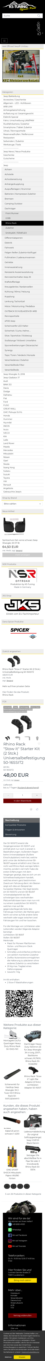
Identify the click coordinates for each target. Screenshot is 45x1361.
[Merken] (39, 744)
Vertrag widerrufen (22, 1315)
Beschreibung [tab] (12, 820)
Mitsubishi (8, 454)
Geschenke (8, 155)
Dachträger (10, 208)
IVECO (6, 433)
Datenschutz (16, 1300)
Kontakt (14, 1295)
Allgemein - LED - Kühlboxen (17, 103)
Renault (7, 485)
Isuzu (6, 429)
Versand (19, 551)
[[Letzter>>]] (27, 1186)
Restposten (9, 138)
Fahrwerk (9, 248)
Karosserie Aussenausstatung (19, 272)
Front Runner (12, 213)
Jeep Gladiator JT (11, 378)
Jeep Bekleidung (11, 96)
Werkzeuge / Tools (12, 145)
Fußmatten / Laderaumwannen (20, 257)
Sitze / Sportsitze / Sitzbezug (18, 336)
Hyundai (7, 422)
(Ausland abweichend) (28, 788)
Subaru (6, 471)
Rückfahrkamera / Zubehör (16, 124)
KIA (5, 436)
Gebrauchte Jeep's (12, 492)
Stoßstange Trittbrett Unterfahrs (20, 340)
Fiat (5, 398)
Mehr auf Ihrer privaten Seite (16, 686)
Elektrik (8, 243)
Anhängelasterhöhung (14, 110)
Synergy (9, 350)
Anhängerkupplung (14, 184)
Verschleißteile (12, 370)
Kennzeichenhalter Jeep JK (18, 277)
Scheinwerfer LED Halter (16, 326)
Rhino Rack (11, 223)
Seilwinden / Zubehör (13, 141)
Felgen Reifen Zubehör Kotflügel (20, 252)
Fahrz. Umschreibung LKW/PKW (18, 120)
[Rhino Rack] (22, 724)
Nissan (6, 457)
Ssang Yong (9, 467)
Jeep (5, 165)
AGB (12, 1305)
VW (5, 481)
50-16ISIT (19, 935)
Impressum (15, 1293)
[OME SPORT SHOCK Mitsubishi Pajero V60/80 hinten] (12, 1156)
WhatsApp (16, 1230)
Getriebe (9, 262)
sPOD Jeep (10, 321)
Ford (5, 402)
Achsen (8, 169)
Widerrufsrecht (17, 1303)
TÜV (12, 1308)
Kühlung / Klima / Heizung (17, 292)
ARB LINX (8, 107)
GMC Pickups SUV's (12, 412)
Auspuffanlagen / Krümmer (18, 189)
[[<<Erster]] (7, 1186)
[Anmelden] (38, 23)
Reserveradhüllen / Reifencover (18, 134)
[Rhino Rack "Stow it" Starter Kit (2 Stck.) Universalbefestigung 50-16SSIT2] (14, 661)
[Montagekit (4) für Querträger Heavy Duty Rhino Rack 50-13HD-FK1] (12, 1034)
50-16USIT (30, 892)
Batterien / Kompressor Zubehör (20, 194)
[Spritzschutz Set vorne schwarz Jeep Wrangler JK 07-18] (14, 527)
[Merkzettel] (38, 30)
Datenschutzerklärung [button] (30, 1352)
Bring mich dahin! (22, 1280)
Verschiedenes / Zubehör (17, 360)
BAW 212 (7, 384)
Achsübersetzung (13, 179)
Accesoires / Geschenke (14, 100)
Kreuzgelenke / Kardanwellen (19, 287)
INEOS (6, 426)
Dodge (6, 391)
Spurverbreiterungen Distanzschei (21, 345)
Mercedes (8, 450)
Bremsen (9, 199)
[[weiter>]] (20, 1186)
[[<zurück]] (14, 1186)
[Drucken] (31, 809)
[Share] (37, 809)
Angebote (8, 488)
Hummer (7, 419)
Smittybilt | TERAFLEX (16, 233)
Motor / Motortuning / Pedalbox (20, 306)
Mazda (6, 447)
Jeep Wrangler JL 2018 (14, 374)
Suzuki (6, 474)
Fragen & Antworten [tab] (15, 830)
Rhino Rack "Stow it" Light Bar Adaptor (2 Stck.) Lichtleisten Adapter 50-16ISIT (32, 1082)
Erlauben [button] (22, 1357)
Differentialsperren (14, 238)
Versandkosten (17, 1298)
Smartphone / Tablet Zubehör (17, 127)
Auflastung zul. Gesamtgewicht (18, 113)
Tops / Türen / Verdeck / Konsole (20, 355)
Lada (5, 440)
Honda (6, 416)
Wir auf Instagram (19, 1241)
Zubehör (10, 228)
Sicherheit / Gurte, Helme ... (17, 331)
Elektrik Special (10, 117)
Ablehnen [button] (8, 1357)
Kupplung (9, 296)
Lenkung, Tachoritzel (15, 301)
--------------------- (10, 148)
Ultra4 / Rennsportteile (14, 131)
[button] (38, 728)
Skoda (6, 464)
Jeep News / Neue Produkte (16, 151)
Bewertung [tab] (10, 834)
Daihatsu (7, 395)
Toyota (6, 478)
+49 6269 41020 (18, 1224)
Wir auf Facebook (19, 1235)
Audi (5, 381)
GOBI (8, 218)
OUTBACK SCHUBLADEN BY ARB (21, 311)
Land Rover (8, 443)
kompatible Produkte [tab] (15, 825)
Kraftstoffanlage (12, 282)
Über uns (14, 1328)
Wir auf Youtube (19, 1246)
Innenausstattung (13, 267)
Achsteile (9, 174)
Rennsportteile (12, 316)
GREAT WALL (9, 409)
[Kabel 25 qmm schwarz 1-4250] (12, 1121)
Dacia (6, 388)
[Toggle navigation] (4, 40)
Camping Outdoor (13, 204)
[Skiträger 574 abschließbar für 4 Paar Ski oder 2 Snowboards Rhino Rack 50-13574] (33, 1149)
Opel (5, 461)
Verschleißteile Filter (14, 365)
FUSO (6, 405)
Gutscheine (9, 158)
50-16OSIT (15, 938)
